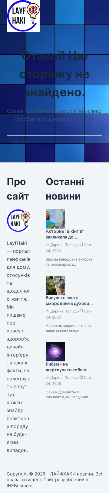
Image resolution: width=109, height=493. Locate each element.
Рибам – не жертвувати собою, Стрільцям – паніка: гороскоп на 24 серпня (70, 372)
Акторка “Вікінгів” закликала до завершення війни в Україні (66, 240)
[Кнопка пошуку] (96, 141)
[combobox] (49, 141)
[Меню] (99, 16)
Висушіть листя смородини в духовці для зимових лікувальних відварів (68, 306)
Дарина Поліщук (64, 244)
